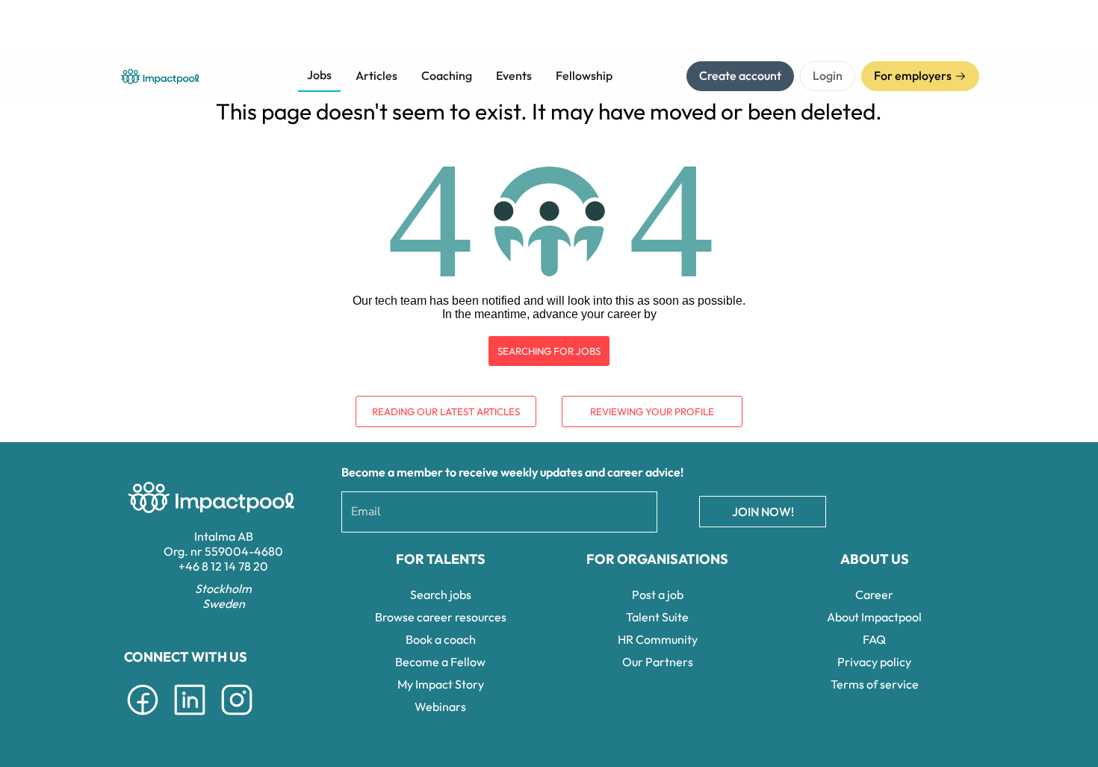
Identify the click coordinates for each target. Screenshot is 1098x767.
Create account (740, 75)
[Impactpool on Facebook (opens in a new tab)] (142, 717)
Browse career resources (440, 616)
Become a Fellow (440, 661)
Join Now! (763, 511)
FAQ (874, 639)
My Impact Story (440, 684)
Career (874, 594)
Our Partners (657, 661)
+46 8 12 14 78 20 (223, 566)
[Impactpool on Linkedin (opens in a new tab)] (189, 717)
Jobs (319, 74)
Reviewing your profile (652, 411)
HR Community (658, 639)
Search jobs (440, 594)
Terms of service (875, 684)
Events (514, 75)
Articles (376, 75)
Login (828, 75)
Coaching (446, 75)
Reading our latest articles (446, 411)
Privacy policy (874, 661)
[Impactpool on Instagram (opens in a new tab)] (236, 717)
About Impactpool (874, 616)
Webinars (440, 706)
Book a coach (441, 639)
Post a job (657, 594)
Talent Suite (657, 616)
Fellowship (584, 75)
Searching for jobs (549, 351)
